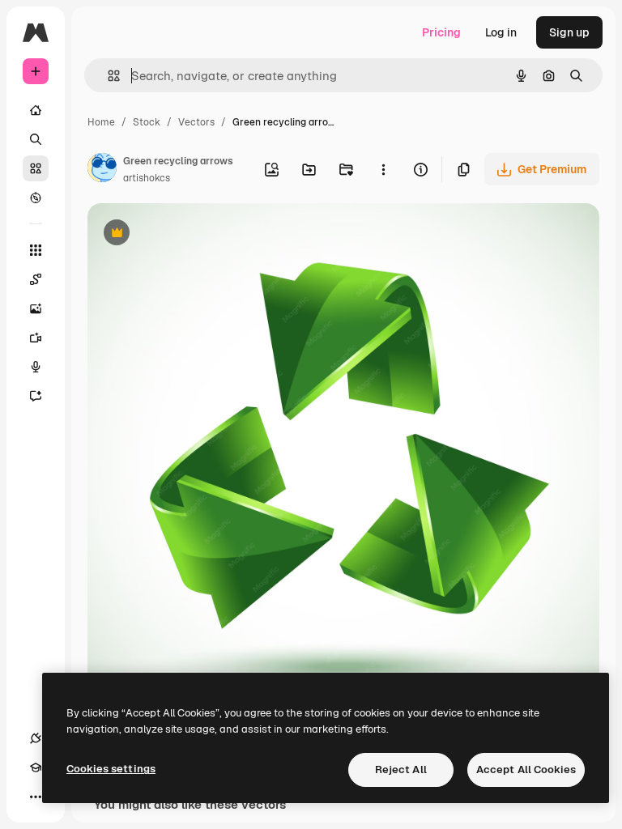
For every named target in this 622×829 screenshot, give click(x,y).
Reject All (401, 769)
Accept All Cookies (526, 769)
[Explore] (36, 197)
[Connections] (36, 738)
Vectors (196, 122)
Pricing (441, 32)
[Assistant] (36, 396)
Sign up (569, 32)
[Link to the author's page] (102, 170)
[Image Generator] (36, 308)
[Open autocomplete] (107, 76)
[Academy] (36, 767)
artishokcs (146, 178)
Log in (501, 32)
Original (191, 234)
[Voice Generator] (36, 367)
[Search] (36, 139)
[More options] (383, 169)
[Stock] (36, 168)
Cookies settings (111, 769)
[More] (36, 797)
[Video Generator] (36, 338)
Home (101, 122)
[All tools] (36, 250)
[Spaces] (36, 279)
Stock (146, 122)
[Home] (36, 110)
